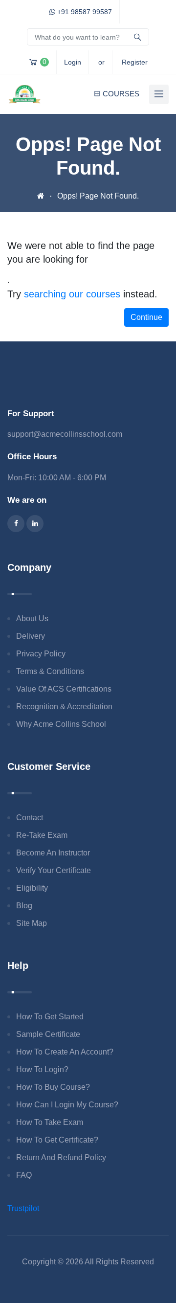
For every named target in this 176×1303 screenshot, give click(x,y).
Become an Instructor (53, 853)
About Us (32, 618)
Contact (29, 817)
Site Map (31, 923)
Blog (24, 905)
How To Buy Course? (53, 1087)
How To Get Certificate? (57, 1140)
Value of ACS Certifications (63, 689)
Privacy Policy (41, 654)
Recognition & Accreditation (64, 706)
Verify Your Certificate (53, 870)
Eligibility (32, 888)
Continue (146, 317)
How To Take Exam (49, 1122)
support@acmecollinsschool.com (64, 434)
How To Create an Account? (64, 1052)
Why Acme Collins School (61, 724)
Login (72, 62)
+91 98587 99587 (83, 12)
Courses (121, 94)
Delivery (30, 636)
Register (135, 62)
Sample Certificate (48, 1034)
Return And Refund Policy (61, 1157)
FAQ (24, 1175)
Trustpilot (23, 1208)
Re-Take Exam (41, 835)
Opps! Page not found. (98, 196)
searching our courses (72, 294)
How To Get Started (50, 1016)
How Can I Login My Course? (67, 1105)
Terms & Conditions (50, 671)
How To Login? (42, 1069)
